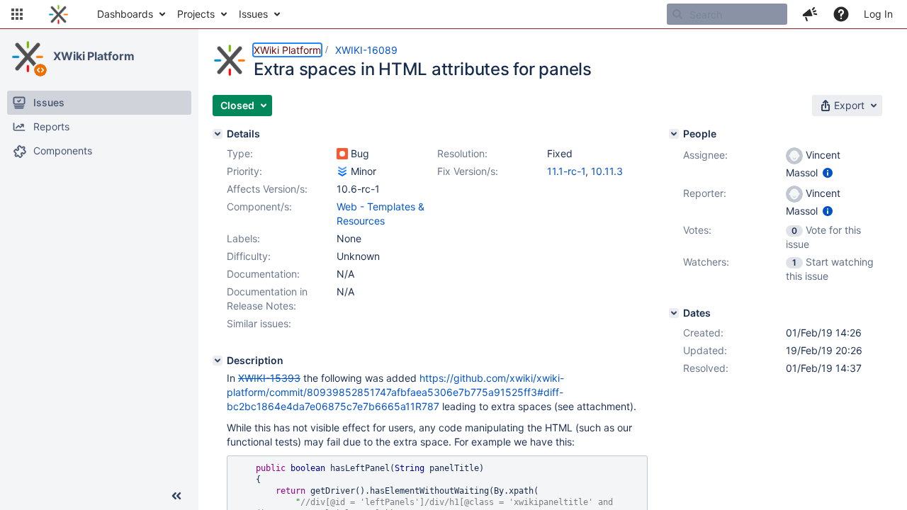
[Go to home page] (58, 14)
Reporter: (704, 193)
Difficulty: (249, 256)
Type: (240, 153)
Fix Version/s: (467, 171)
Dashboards (125, 14)
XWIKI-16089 (366, 50)
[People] (674, 134)
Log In (878, 14)
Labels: (243, 238)
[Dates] (674, 313)
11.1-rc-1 (566, 171)
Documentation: (263, 274)
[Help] (841, 14)
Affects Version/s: (267, 189)
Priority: (244, 171)
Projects (196, 14)
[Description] (217, 361)
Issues (253, 14)
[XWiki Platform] (28, 57)
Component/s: (259, 206)
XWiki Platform (94, 56)
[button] (17, 14)
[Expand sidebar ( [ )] (176, 495)
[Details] (217, 134)
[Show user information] (827, 172)
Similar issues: (259, 323)
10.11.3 (607, 171)
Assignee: (705, 155)
